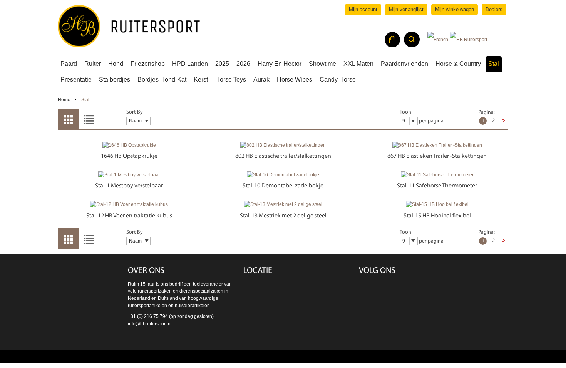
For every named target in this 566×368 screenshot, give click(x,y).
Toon (405, 112)
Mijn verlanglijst (406, 9)
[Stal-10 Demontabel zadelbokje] (283, 175)
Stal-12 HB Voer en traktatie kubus (129, 216)
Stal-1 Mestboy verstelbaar (129, 186)
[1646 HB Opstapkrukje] (129, 145)
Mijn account (363, 9)
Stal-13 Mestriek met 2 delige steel (283, 216)
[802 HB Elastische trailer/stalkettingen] (283, 145)
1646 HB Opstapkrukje (129, 156)
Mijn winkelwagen (454, 9)
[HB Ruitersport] (129, 26)
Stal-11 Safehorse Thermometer (437, 186)
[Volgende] (503, 121)
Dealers (494, 9)
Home (64, 99)
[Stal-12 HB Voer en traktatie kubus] (129, 204)
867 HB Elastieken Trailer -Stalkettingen (437, 156)
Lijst (89, 119)
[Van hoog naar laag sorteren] (153, 121)
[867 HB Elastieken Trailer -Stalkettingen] (437, 145)
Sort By (134, 112)
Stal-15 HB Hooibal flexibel (437, 216)
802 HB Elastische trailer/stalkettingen (283, 156)
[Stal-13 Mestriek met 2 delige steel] (283, 204)
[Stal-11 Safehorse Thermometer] (437, 175)
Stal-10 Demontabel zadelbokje (283, 186)
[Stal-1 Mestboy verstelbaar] (129, 175)
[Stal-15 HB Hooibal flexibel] (437, 204)
